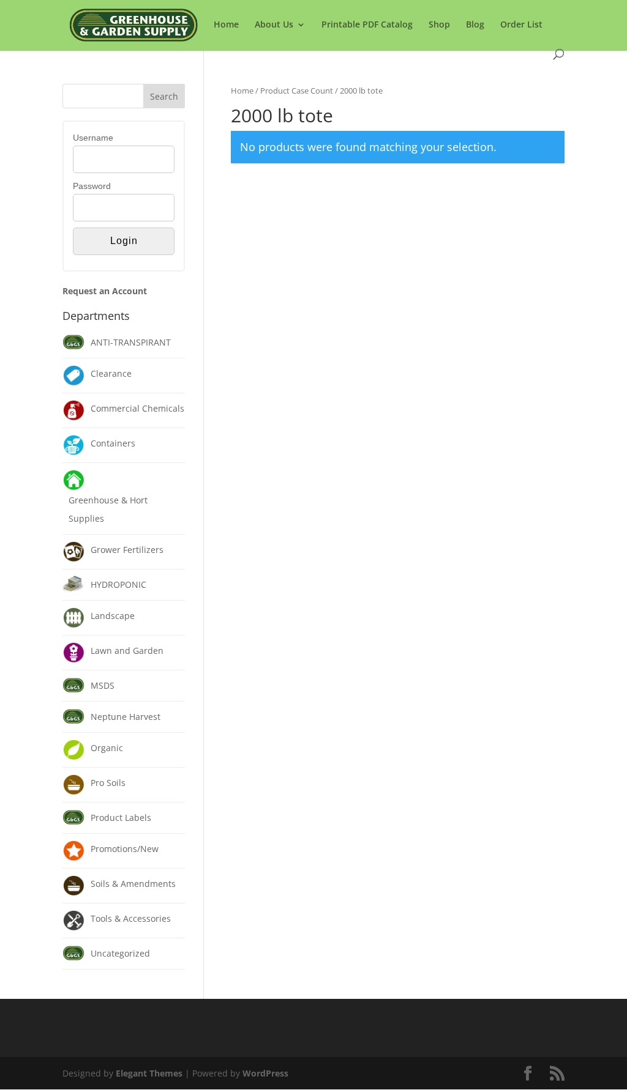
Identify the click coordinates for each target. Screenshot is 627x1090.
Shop (439, 25)
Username (93, 138)
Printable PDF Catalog (367, 25)
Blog (475, 25)
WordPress (265, 1073)
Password (92, 186)
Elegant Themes (149, 1073)
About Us (274, 25)
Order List (521, 25)
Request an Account (104, 291)
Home (226, 25)
